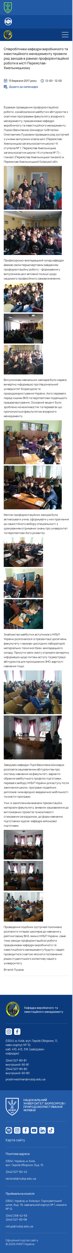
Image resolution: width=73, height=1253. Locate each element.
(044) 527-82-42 (16, 1172)
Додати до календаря (23, 87)
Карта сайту (15, 1140)
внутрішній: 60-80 (18, 1073)
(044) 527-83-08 (16, 1219)
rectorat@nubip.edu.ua (21, 1179)
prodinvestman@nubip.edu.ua (25, 1079)
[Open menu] (65, 35)
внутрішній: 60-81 (17, 1065)
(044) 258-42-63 (16, 1216)
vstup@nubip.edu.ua (19, 1226)
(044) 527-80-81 (16, 1060)
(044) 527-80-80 (16, 1069)
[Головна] (8, 7)
